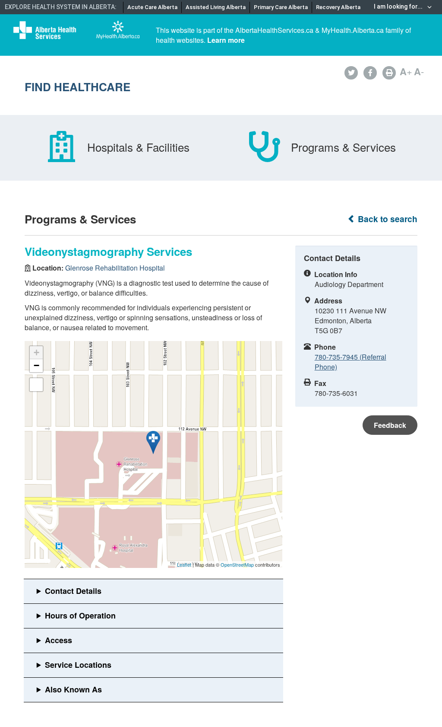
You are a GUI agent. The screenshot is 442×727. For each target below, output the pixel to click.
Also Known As (73, 689)
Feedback (390, 425)
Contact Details (73, 590)
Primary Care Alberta (281, 7)
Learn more (226, 40)
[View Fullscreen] (36, 384)
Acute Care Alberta (152, 7)
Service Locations (78, 664)
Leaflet (184, 564)
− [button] (36, 365)
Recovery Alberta (338, 7)
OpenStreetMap (237, 564)
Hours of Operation (80, 615)
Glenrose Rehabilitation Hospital (115, 268)
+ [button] (36, 352)
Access (58, 640)
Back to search (386, 219)
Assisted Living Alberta (216, 7)
